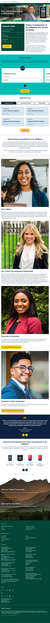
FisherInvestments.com (5, 598)
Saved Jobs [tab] (42, 103)
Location (4, 34)
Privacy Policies (5, 608)
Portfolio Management (30, 527)
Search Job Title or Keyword (7, 29)
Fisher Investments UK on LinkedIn (8, 559)
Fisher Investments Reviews (31, 537)
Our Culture (3, 537)
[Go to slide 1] (15, 474)
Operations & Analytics (30, 526)
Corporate (3, 529)
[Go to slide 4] (22, 474)
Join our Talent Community (8, 497)
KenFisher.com (4, 600)
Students (3, 540)
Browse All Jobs (29, 529)
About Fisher (3, 536)
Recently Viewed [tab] (26, 103)
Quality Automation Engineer (11, 121)
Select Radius (5, 39)
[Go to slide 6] (27, 474)
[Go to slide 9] (35, 474)
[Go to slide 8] (32, 474)
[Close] (48, 2)
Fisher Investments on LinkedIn (7, 551)
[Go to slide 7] (30, 474)
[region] (25, 1)
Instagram (12, 590)
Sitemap (27, 539)
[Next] (25, 85)
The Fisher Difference (5, 539)
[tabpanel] (25, 119)
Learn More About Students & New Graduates (12, 410)
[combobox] (12, 36)
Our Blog (27, 536)
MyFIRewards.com (4, 601)
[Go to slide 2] (18, 474)
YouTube (10, 590)
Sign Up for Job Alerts (7, 511)
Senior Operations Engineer (11, 110)
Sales (2, 527)
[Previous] (23, 435)
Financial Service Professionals (7, 526)
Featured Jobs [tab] (9, 103)
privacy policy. (15, 1)
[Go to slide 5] (25, 474)
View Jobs (7, 46)
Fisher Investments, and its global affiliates (35, 32)
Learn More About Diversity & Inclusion (11, 347)
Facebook (7, 590)
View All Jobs (25, 90)
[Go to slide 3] (20, 474)
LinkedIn (2, 590)
